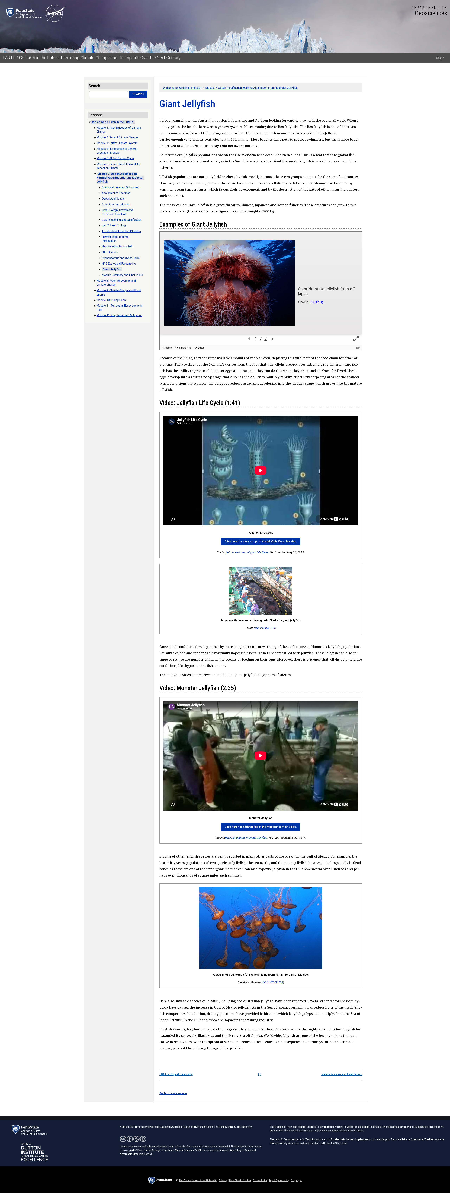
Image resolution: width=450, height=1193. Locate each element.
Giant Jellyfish (112, 269)
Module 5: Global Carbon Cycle (115, 158)
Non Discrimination (240, 1180)
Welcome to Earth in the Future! (182, 87)
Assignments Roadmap (116, 193)
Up (259, 1074)
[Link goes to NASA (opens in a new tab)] (55, 13)
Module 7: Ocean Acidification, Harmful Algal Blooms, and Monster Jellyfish (251, 87)
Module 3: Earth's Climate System (117, 143)
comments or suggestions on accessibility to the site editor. (331, 1130)
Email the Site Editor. (335, 1143)
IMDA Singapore (235, 837)
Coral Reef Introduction (116, 204)
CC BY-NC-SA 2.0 (272, 982)
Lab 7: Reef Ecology (114, 225)
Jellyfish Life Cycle (257, 552)
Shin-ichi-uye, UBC (265, 628)
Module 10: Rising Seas (111, 300)
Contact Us (317, 1143)
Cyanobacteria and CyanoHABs (121, 258)
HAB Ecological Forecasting (176, 1074)
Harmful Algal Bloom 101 (117, 246)
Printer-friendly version (173, 1093)
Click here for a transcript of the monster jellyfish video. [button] (261, 826)
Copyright (296, 1180)
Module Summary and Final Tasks (341, 1074)
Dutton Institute (235, 552)
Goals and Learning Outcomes (120, 187)
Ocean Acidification (113, 198)
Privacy (223, 1180)
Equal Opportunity (279, 1180)
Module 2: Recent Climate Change (117, 137)
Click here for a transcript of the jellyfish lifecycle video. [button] (261, 541)
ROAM (148, 1154)
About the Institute (298, 1143)
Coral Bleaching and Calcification (122, 219)
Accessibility (260, 1180)
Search (138, 94)
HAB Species (110, 252)
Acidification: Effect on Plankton (121, 231)
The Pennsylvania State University (198, 1180)
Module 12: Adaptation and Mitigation (119, 315)
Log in (440, 58)
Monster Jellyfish (256, 837)
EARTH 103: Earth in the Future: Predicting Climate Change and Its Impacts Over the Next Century (92, 57)
